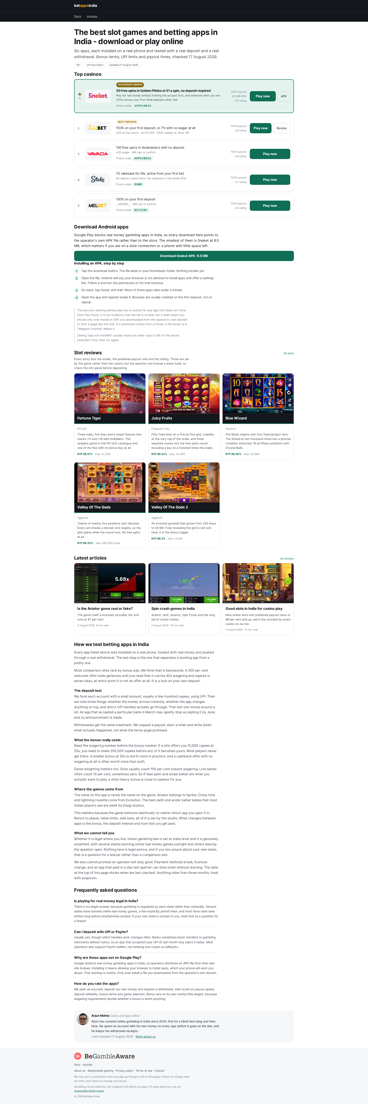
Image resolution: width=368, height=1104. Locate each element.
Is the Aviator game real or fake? (105, 608)
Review (282, 128)
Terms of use (144, 1070)
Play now (263, 96)
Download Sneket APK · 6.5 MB (184, 256)
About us (79, 1070)
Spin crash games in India (173, 608)
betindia (85, 5)
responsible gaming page (89, 1090)
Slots (77, 17)
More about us (146, 1036)
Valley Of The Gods (94, 507)
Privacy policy (124, 1070)
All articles (287, 558)
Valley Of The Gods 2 (169, 507)
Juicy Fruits (161, 418)
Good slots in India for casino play (254, 608)
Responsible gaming (100, 1070)
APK (284, 96)
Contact (160, 1070)
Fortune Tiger (89, 418)
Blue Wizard (236, 418)
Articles (92, 17)
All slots (288, 353)
